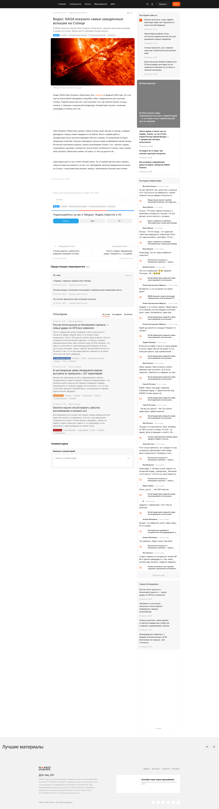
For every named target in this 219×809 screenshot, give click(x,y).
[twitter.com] (153, 802)
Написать (163, 4)
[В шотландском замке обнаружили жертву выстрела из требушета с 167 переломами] (122, 379)
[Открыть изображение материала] (93, 61)
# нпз (64, 361)
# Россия (72, 361)
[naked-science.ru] (178, 802)
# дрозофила (83, 430)
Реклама (175, 769)
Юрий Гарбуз (148, 486)
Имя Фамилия (148, 465)
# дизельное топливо (96, 358)
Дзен (92, 221)
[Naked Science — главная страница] (48, 4)
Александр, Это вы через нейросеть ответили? (155, 253)
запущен (99, 95)
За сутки (106, 314)
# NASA (64, 35)
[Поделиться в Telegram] (43, 31)
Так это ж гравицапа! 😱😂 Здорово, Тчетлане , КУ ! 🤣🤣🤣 (155, 272)
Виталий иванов (149, 186)
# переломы (87, 396)
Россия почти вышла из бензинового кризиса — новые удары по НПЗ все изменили (80, 326)
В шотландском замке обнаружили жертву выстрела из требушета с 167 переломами (77, 372)
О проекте (166, 769)
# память (100, 430)
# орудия (76, 396)
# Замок (68, 396)
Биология (57, 430)
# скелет (97, 396)
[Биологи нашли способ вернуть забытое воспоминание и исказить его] (122, 416)
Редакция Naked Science (78, 13)
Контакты (156, 769)
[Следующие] (214, 747)
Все (88, 267)
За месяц (128, 314)
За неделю (117, 314)
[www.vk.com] (158, 802)
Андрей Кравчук (149, 342)
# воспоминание (69, 430)
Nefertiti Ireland (149, 267)
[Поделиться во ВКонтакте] (43, 36)
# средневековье (60, 398)
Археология (58, 396)
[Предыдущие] (207, 747)
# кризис (57, 361)
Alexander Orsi (148, 444)
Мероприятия (100, 4)
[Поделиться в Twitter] (43, 25)
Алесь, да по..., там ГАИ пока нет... (154, 489)
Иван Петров (148, 363)
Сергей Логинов (149, 384)
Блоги (88, 4)
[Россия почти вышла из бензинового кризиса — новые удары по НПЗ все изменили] (122, 333)
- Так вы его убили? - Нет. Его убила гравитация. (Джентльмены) (155, 410)
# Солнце (111, 35)
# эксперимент (59, 433)
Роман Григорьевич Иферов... (155, 285)
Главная (62, 4)
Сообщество (75, 4)
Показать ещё (158, 575)
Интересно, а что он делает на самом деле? (156, 290)
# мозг (92, 430)
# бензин (75, 358)
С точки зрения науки (62, 358)
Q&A (113, 4)
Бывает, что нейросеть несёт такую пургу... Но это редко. (158, 524)
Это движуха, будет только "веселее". (156, 541)
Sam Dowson (148, 423)
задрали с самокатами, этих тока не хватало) (155, 506)
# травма (72, 398)
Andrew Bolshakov (150, 519)
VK (119, 221)
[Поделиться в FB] (43, 19)
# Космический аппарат (78, 35)
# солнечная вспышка (97, 35)
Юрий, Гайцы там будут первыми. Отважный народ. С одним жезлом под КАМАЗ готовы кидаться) (156, 390)
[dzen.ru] (168, 802)
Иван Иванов (148, 207)
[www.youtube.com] (163, 802)
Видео (56, 35)
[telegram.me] (173, 802)
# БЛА (83, 358)
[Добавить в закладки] (43, 14)
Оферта (146, 769)
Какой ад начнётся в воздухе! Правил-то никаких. (157, 329)
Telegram (66, 221)
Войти (176, 4)
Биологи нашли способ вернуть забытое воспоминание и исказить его (76, 409)
